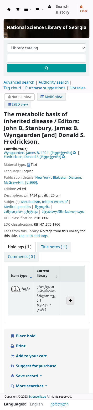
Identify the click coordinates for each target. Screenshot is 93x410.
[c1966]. (31, 182)
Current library (43, 273)
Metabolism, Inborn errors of (44, 201)
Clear (83, 11)
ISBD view (19, 104)
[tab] (54, 247)
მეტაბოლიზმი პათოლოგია (63, 211)
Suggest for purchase (35, 366)
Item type (19, 275)
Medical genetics (17, 206)
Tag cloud (12, 88)
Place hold (25, 336)
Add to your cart (31, 356)
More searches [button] (29, 386)
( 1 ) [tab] (19, 247)
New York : (43, 177)
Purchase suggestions (45, 88)
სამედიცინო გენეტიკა (21, 211)
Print (20, 346)
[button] (17, 9)
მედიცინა (42, 206)
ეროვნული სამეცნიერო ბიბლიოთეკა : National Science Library (8, 9)
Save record (27, 376)
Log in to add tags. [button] (34, 235)
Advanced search (19, 82)
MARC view (53, 96)
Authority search (54, 82)
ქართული (59, 404)
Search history (62, 9)
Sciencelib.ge (37, 397)
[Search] (46, 68)
